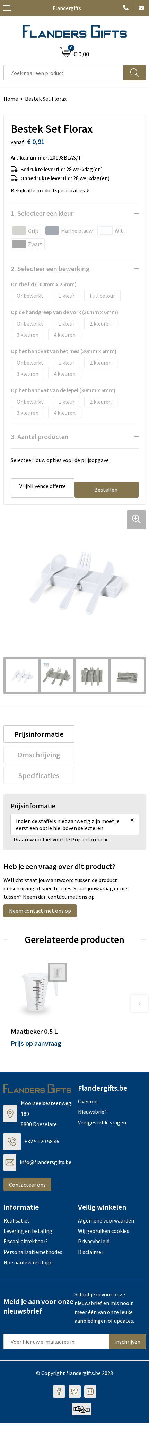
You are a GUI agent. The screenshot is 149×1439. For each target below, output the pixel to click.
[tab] (39, 734)
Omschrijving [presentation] (38, 755)
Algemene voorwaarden (106, 1220)
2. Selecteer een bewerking (50, 268)
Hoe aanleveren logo (28, 1262)
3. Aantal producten (40, 436)
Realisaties (16, 1220)
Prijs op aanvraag (36, 1043)
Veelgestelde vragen (102, 1122)
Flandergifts (67, 7)
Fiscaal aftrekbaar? (25, 1241)
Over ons (88, 1101)
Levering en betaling (27, 1230)
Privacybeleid (93, 1241)
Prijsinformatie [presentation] (38, 734)
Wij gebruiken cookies (103, 1230)
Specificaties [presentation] (38, 775)
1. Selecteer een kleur (42, 213)
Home (10, 98)
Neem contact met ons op (40, 910)
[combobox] (63, 72)
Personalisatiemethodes (32, 1251)
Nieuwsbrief (92, 1111)
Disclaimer (90, 1251)
